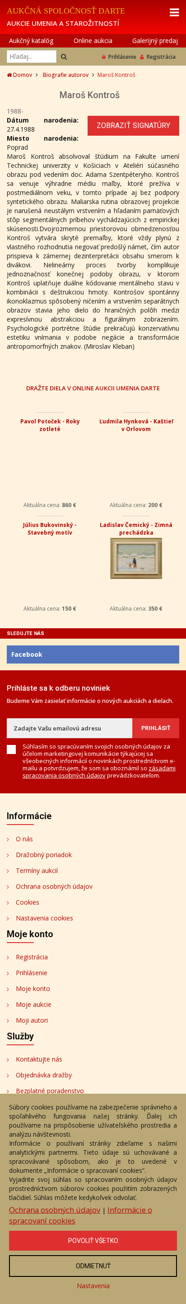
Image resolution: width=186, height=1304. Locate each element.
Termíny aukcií (37, 870)
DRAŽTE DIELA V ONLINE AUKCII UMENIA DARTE (93, 388)
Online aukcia (93, 40)
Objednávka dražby (44, 1075)
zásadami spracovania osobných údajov (99, 771)
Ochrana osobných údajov (54, 886)
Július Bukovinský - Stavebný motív (50, 528)
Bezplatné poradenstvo (50, 1090)
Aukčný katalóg (31, 40)
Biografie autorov (65, 75)
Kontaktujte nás (39, 1059)
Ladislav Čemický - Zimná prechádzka (136, 528)
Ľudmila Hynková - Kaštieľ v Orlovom (136, 425)
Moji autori (32, 1020)
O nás (24, 839)
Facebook (26, 654)
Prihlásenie (122, 56)
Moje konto (33, 988)
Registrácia (161, 56)
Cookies (27, 902)
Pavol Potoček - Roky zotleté (50, 425)
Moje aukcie (33, 1004)
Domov (22, 75)
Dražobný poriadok (44, 854)
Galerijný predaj (155, 40)
